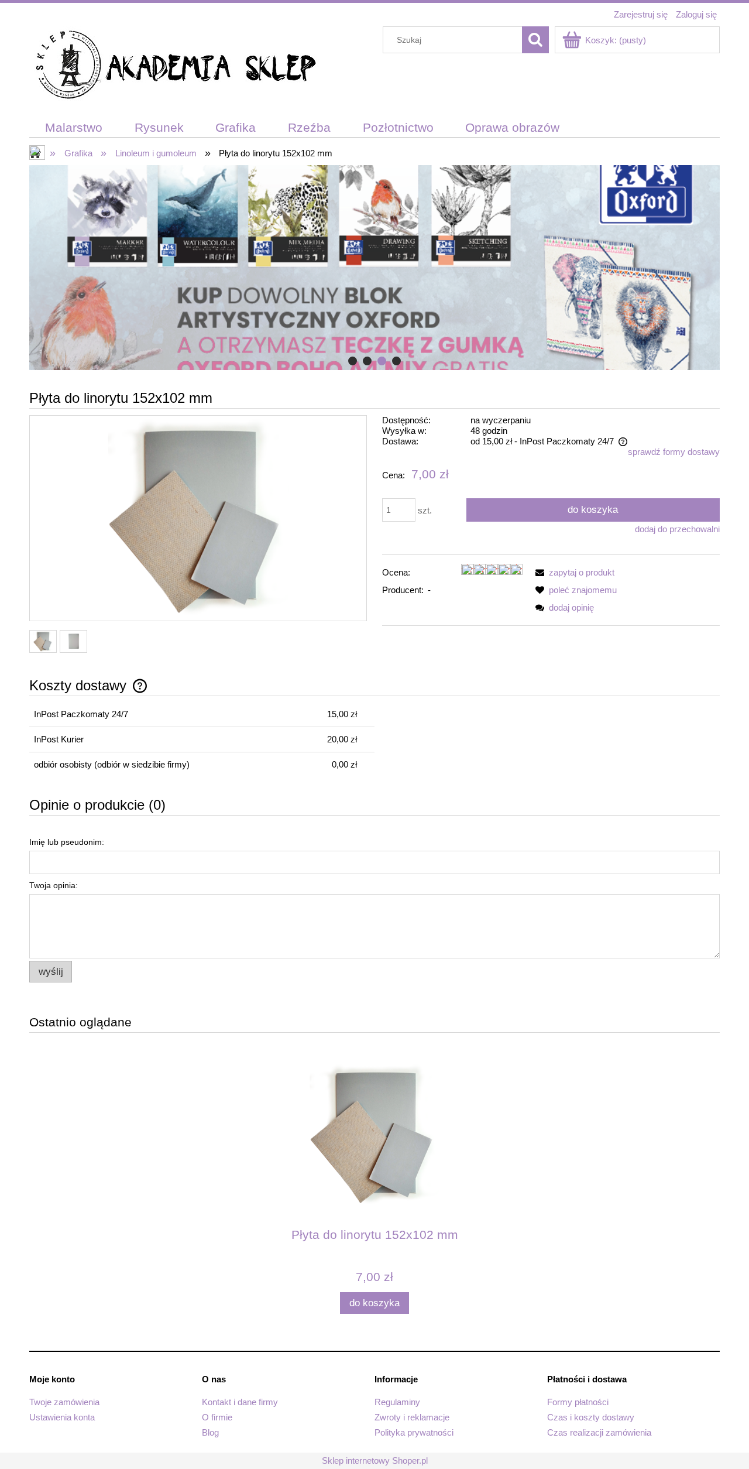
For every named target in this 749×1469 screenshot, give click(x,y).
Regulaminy (397, 1402)
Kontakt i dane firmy (240, 1402)
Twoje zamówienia (64, 1402)
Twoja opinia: (53, 885)
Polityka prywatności (413, 1432)
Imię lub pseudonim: (66, 842)
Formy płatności (578, 1402)
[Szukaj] (535, 39)
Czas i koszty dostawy (590, 1417)
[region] (374, 267)
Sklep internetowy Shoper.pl (375, 1460)
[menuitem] (74, 128)
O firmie (217, 1417)
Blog (210, 1432)
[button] (572, 572)
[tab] (352, 361)
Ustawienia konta (62, 1417)
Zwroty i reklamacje (411, 1417)
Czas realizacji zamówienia (599, 1432)
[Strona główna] (175, 66)
